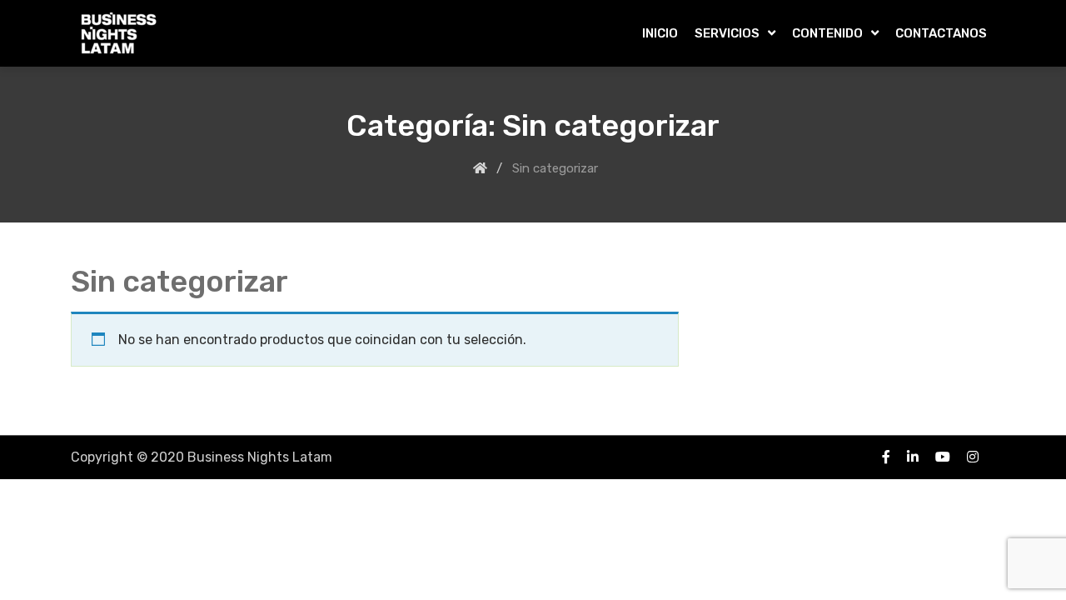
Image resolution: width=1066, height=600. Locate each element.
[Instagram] (973, 457)
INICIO (660, 33)
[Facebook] (886, 457)
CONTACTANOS (941, 33)
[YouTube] (942, 457)
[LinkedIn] (913, 457)
